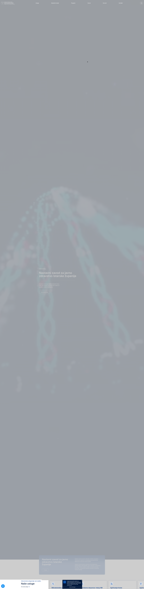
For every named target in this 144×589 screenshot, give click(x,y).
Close (87, 62)
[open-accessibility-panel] (3, 586)
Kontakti (121, 3)
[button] (37, 3)
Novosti (104, 3)
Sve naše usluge (25, 586)
